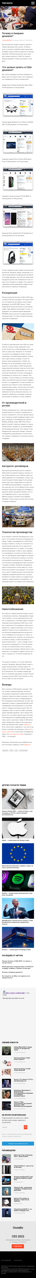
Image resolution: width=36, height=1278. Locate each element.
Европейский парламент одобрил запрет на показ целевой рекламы (17, 866)
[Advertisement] (18, 767)
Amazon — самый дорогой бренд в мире (16, 949)
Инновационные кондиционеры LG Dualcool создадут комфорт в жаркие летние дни (17, 967)
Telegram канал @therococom (18, 1143)
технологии (23, 750)
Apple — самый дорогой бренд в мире (15, 840)
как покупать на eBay (16, 734)
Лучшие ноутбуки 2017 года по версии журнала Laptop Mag (23, 1178)
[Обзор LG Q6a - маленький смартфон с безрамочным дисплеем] (6, 1191)
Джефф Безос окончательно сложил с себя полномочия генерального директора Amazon (17, 922)
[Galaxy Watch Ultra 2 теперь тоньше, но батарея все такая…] (6, 1050)
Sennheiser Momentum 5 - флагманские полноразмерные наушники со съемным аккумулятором (23, 1093)
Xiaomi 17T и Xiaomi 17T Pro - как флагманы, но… (24, 1080)
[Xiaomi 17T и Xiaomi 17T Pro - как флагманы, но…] (6, 1083)
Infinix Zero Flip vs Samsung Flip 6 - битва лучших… (23, 1155)
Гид (16, 750)
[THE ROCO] (7, 3)
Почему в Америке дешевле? (12, 972)
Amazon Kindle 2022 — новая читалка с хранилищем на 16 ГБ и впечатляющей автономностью (17, 812)
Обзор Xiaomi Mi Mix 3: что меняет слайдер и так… (23, 1209)
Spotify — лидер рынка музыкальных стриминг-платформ (17, 894)
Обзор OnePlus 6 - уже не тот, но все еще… (24, 1166)
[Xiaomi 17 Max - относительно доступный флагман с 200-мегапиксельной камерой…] (6, 1105)
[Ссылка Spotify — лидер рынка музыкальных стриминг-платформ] (18, 880)
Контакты (18, 1260)
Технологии (7, 40)
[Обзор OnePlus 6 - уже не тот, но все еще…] (6, 1169)
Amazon (5, 750)
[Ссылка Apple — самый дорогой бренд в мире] (18, 828)
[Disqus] (18, 1014)
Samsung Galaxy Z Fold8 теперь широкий (22, 1069)
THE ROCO (28, 40)
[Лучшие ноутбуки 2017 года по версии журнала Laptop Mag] (6, 1180)
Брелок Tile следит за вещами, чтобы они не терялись (21, 1200)
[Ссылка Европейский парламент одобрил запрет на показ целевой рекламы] (18, 853)
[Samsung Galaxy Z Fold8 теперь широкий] (6, 1072)
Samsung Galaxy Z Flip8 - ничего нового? (22, 1058)
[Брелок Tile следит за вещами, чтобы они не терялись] (6, 1202)
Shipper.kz (27, 724)
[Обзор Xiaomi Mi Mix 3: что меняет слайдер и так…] (6, 1212)
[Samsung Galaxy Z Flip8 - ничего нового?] (6, 1061)
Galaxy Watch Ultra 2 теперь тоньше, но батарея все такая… (23, 1048)
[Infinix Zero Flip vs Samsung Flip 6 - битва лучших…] (6, 1158)
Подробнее (18, 1246)
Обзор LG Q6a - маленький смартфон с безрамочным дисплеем (23, 1189)
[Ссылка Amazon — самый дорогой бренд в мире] (18, 937)
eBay (11, 750)
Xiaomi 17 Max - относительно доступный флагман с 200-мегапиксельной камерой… (23, 1104)
